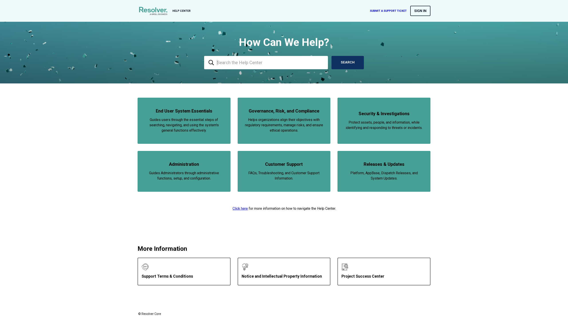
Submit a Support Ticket (388, 10)
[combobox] (266, 62)
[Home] (153, 10)
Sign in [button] (420, 11)
